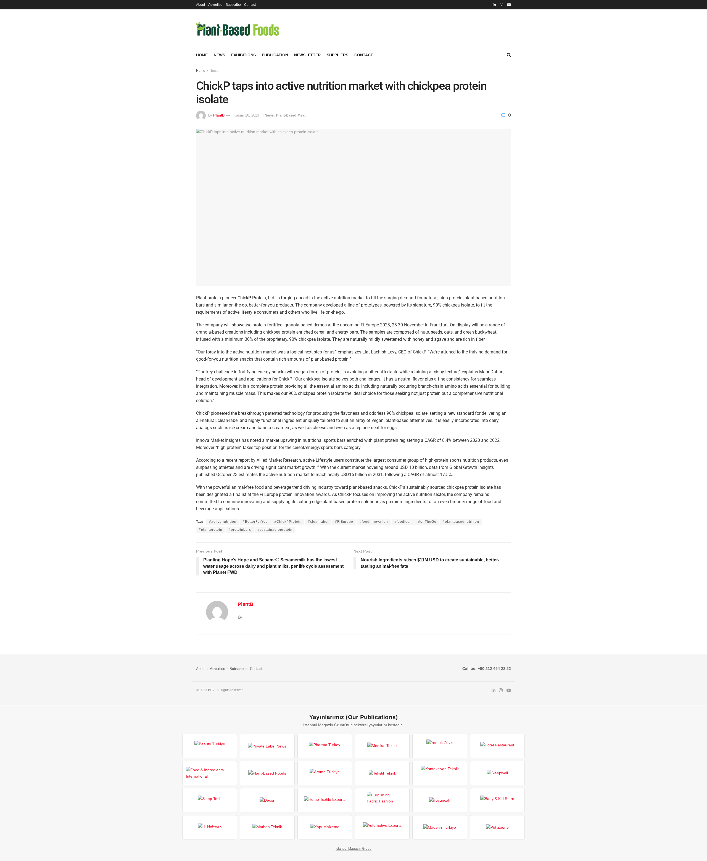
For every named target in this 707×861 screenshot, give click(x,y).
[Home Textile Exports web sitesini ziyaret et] (324, 800)
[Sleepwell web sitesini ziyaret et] (497, 773)
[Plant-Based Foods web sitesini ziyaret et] (267, 773)
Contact (250, 5)
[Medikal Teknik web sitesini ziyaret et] (382, 746)
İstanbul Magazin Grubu (353, 849)
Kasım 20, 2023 (246, 115)
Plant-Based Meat (290, 115)
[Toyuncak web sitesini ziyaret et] (439, 800)
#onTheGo (427, 522)
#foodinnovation (374, 522)
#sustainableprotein (274, 530)
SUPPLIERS (337, 55)
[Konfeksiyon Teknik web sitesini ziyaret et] (439, 773)
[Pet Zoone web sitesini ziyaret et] (497, 827)
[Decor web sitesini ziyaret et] (267, 800)
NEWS (219, 55)
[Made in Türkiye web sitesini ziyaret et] (439, 827)
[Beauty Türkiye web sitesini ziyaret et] (209, 746)
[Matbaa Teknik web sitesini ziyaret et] (267, 827)
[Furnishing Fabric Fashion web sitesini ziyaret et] (382, 800)
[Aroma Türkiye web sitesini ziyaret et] (324, 773)
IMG (211, 690)
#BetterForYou (255, 522)
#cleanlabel (318, 522)
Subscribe (233, 5)
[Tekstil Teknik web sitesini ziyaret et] (382, 773)
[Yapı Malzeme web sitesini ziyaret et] (324, 827)
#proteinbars (240, 530)
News (214, 71)
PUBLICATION (275, 55)
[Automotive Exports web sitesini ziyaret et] (382, 827)
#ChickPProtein (288, 522)
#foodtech (403, 522)
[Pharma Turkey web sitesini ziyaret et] (324, 746)
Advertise (215, 5)
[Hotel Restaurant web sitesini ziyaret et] (497, 746)
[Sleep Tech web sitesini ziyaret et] (209, 800)
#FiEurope (344, 522)
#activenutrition (222, 522)
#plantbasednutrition (461, 522)
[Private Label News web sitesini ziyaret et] (267, 746)
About (200, 5)
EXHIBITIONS (243, 55)
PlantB (219, 115)
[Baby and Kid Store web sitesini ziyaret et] (497, 800)
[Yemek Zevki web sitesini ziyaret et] (439, 746)
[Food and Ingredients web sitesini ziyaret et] (209, 773)
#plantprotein (210, 530)
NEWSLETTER (307, 55)
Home (202, 55)
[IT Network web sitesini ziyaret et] (209, 827)
